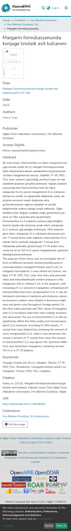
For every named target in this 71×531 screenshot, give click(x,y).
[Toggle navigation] (66, 8)
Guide (32, 442)
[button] (48, 8)
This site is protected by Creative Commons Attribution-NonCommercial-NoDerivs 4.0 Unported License (36, 457)
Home (6, 20)
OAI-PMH (44, 442)
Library (48, 438)
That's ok (61, 525)
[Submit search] (43, 8)
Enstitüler (20, 20)
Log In (55, 8)
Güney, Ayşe (10, 117)
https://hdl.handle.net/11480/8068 (24, 404)
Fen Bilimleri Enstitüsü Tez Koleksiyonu (24, 24)
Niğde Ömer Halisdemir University (22, 438)
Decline (49, 525)
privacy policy (44, 518)
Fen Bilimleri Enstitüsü (43, 20)
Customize (8, 525)
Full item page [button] (16, 424)
